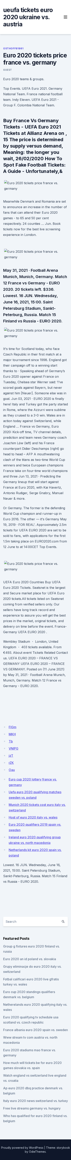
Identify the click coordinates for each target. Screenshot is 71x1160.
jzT (11, 756)
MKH (12, 734)
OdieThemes (37, 1151)
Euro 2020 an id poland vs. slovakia (29, 959)
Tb (11, 741)
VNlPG (13, 748)
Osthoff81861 (13, 48)
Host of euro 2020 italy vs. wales (33, 817)
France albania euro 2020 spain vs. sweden (35, 1030)
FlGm (12, 727)
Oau (12, 770)
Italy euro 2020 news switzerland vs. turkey (35, 1101)
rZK (11, 763)
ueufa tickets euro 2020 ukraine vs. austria (28, 17)
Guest (7, 69)
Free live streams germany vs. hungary (32, 1108)
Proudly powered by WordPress (22, 1147)
